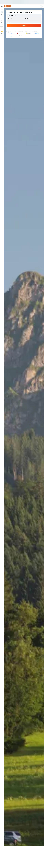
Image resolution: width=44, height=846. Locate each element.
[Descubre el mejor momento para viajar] (1, 25)
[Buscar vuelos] (1, 9)
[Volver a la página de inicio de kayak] (7, 6)
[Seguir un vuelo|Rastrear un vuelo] (1, 22)
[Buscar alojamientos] (1, 12)
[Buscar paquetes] (1, 17)
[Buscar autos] (1, 14)
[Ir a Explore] (1, 20)
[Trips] (1, 28)
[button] (2, 6)
